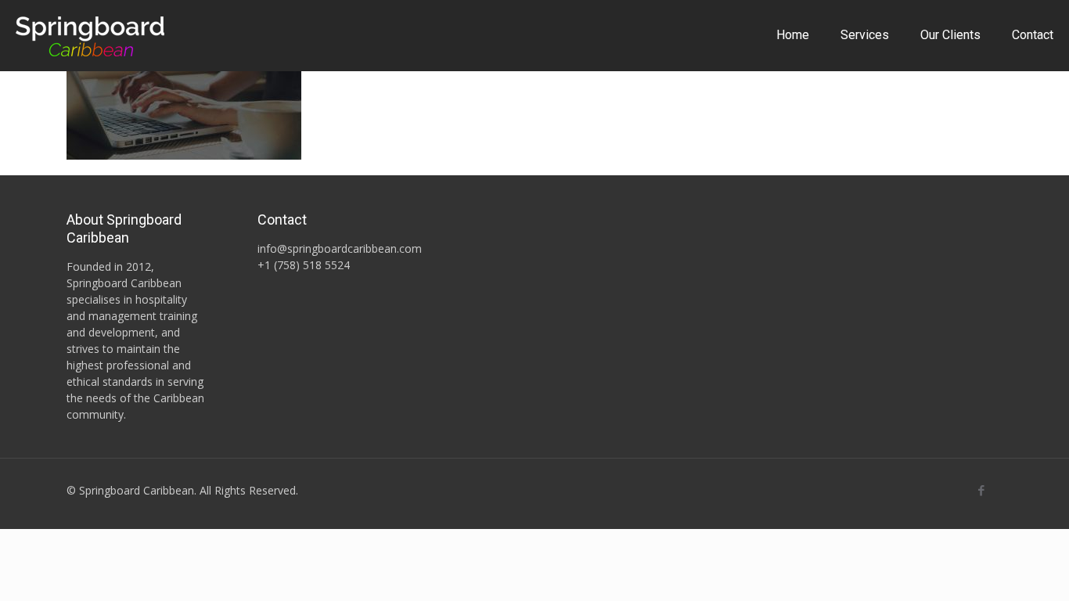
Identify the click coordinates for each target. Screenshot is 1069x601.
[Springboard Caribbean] (90, 35)
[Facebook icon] (981, 490)
